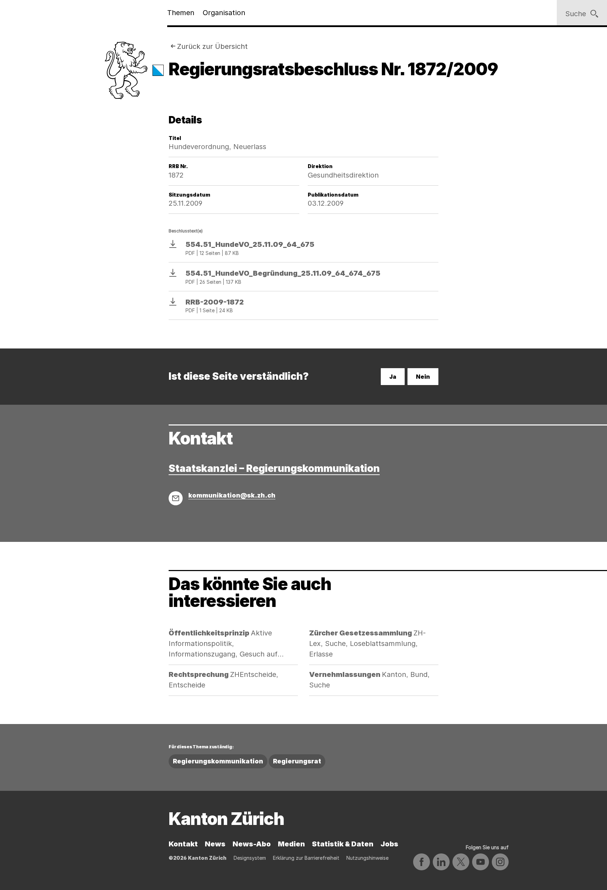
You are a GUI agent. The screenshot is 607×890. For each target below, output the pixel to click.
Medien (291, 844)
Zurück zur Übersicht (212, 46)
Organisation (224, 12)
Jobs (389, 844)
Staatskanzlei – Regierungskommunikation (274, 468)
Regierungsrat (297, 761)
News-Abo (252, 844)
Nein (423, 376)
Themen (180, 12)
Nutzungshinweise (367, 858)
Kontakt (183, 844)
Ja (392, 376)
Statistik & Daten (342, 844)
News (215, 844)
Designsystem (250, 858)
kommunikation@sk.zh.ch (231, 495)
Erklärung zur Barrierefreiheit (306, 858)
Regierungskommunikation (218, 761)
